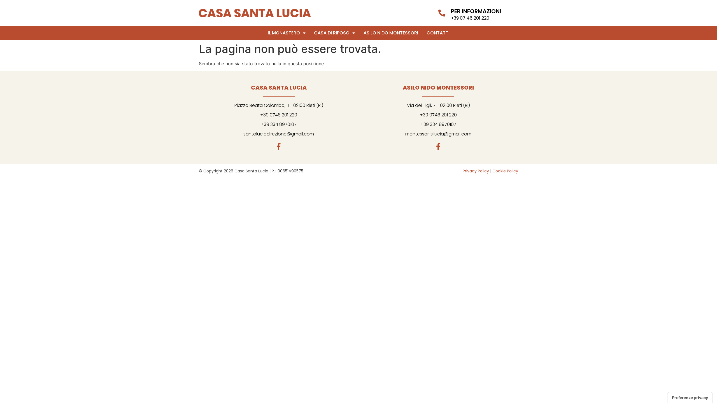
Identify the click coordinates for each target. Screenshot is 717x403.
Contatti (438, 33)
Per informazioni (476, 11)
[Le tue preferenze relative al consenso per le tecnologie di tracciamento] (690, 397)
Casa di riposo (332, 33)
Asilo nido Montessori (391, 33)
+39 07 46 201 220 (470, 18)
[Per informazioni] (441, 13)
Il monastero (284, 33)
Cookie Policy (505, 171)
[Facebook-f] (278, 146)
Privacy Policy (476, 171)
